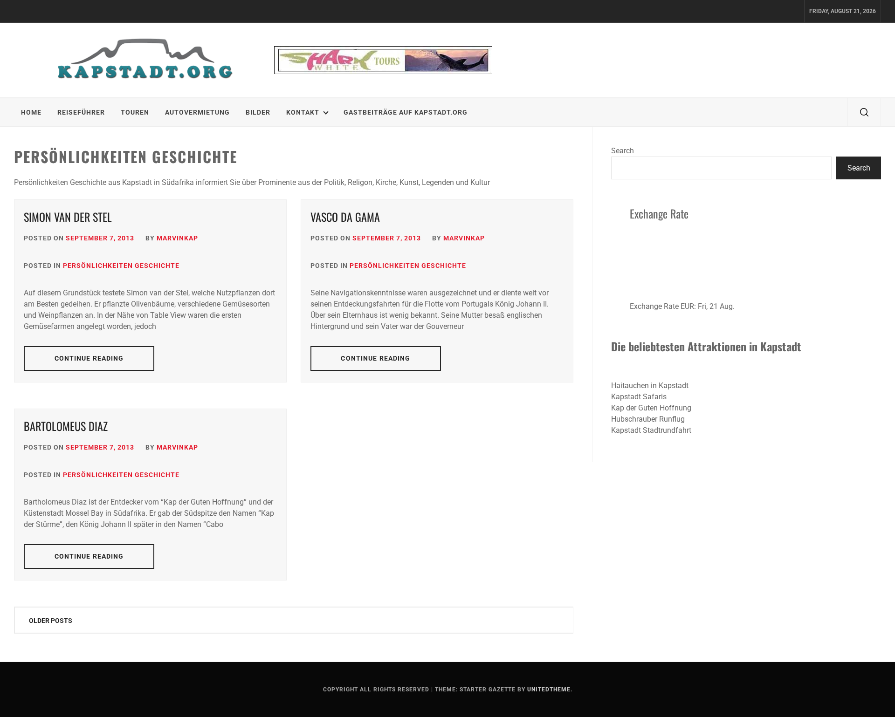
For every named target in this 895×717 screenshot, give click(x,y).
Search (622, 150)
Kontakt (302, 112)
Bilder (258, 112)
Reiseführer (81, 112)
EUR (687, 306)
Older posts (50, 620)
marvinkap (177, 238)
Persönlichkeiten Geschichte (121, 265)
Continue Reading (89, 358)
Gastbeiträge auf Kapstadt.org (406, 112)
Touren (135, 112)
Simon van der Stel (68, 216)
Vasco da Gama (345, 216)
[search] (864, 112)
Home (31, 112)
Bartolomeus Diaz (66, 425)
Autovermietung (197, 112)
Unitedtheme (549, 689)
